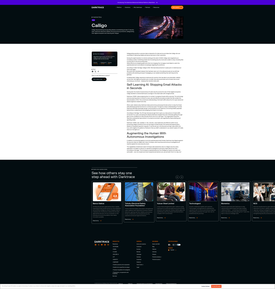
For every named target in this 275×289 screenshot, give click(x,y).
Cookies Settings (206, 286)
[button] (119, 7)
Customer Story (97, 17)
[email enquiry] (108, 245)
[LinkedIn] (96, 245)
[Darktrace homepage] (98, 7)
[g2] (105, 245)
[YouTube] (102, 245)
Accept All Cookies (216, 286)
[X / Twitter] (99, 245)
